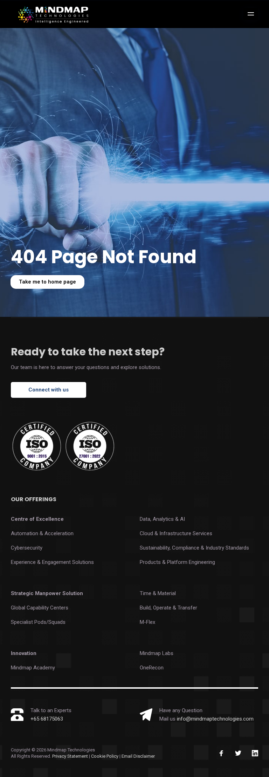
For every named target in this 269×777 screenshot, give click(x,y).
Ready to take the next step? (88, 351)
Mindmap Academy (33, 667)
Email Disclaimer (138, 756)
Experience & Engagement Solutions (52, 562)
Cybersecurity (26, 548)
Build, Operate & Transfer (168, 608)
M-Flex (147, 622)
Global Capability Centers (39, 608)
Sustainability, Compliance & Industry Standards (194, 548)
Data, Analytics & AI (162, 519)
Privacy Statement (70, 756)
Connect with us (48, 390)
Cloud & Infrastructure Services (176, 533)
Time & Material (158, 593)
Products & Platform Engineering (177, 562)
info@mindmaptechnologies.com (215, 719)
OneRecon (152, 667)
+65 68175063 (46, 719)
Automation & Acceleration (42, 533)
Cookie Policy (105, 756)
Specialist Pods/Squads (38, 622)
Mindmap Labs (156, 653)
